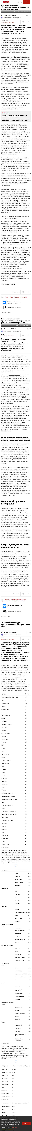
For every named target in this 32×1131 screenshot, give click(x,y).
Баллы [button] (27, 694)
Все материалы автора (7, 22)
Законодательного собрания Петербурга (14, 425)
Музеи (6, 297)
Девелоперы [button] (5, 1097)
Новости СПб (24, 297)
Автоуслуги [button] (5, 867)
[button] (21, 867)
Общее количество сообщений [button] (20, 1060)
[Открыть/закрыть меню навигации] (18, 2)
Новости (17, 297)
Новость (7, 599)
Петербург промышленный (18, 601)
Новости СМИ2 (5, 312)
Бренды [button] (4, 694)
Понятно (26, 1123)
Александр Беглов (14, 375)
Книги (11, 297)
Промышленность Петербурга (18, 599)
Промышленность (5, 601)
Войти (27, 1)
